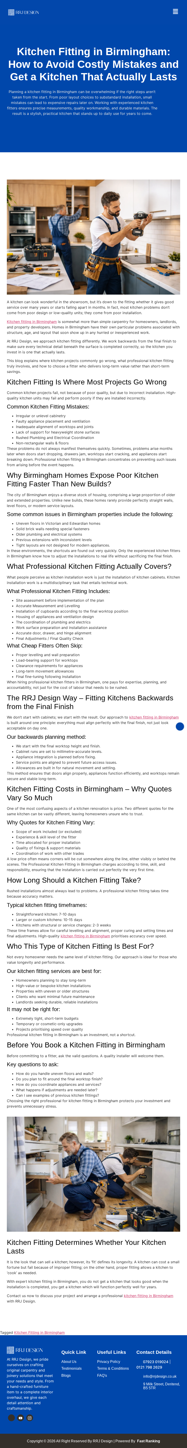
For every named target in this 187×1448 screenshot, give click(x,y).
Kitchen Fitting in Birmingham (39, 1332)
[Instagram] (29, 1417)
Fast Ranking (148, 1441)
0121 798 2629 (149, 1367)
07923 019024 (155, 1361)
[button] (175, 12)
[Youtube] (20, 1417)
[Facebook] (11, 1417)
